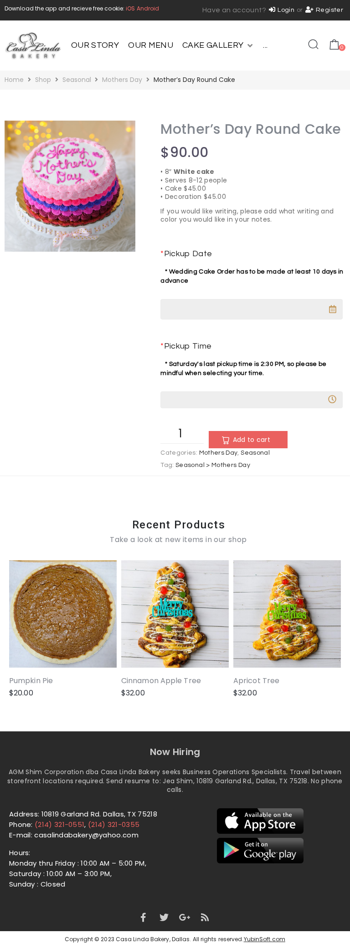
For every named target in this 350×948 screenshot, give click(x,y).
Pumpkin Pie (31, 680)
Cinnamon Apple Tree (161, 680)
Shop (43, 79)
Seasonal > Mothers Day (212, 465)
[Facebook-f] (143, 917)
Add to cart (251, 439)
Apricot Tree (256, 680)
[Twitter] (164, 917)
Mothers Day (122, 79)
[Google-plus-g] (184, 917)
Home (14, 79)
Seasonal (76, 79)
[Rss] (205, 917)
